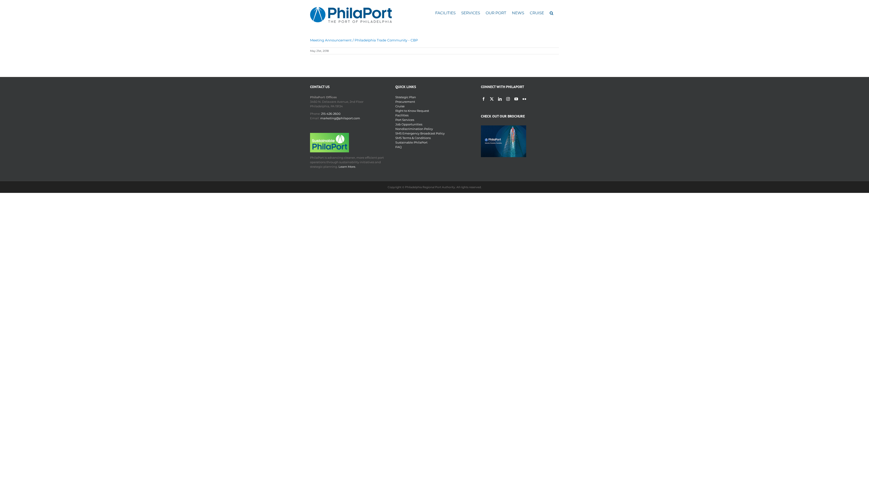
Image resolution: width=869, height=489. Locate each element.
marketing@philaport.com (340, 118)
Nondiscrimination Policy (414, 129)
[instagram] (508, 99)
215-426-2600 (331, 113)
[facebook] (483, 99)
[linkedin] (500, 99)
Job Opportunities (408, 124)
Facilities (401, 115)
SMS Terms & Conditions (413, 138)
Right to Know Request (412, 111)
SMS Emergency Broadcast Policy (420, 133)
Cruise (400, 106)
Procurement (405, 101)
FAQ (398, 147)
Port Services (404, 120)
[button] (551, 13)
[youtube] (516, 99)
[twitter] (492, 99)
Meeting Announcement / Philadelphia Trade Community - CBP (364, 40)
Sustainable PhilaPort (411, 142)
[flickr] (524, 99)
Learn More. (347, 166)
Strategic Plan (405, 97)
